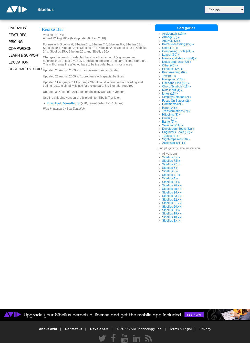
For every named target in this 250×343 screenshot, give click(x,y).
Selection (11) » (172, 125)
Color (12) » (170, 48)
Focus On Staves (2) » (176, 100)
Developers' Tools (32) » (178, 128)
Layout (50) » (171, 54)
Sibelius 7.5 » (171, 160)
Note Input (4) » (172, 90)
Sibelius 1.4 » (171, 220)
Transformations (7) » (176, 111)
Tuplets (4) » (170, 136)
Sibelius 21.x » (172, 203)
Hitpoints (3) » (171, 114)
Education (18, 62)
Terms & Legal (181, 329)
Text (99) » (169, 76)
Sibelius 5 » (170, 171)
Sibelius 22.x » (172, 199)
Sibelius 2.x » (171, 210)
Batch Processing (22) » (178, 44)
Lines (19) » (170, 93)
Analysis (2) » (171, 41)
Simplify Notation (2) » (176, 97)
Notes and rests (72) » (176, 62)
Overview (17, 27)
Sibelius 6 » (170, 168)
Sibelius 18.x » (172, 217)
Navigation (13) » (173, 79)
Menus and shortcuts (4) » (179, 58)
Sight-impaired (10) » (176, 139)
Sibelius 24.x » (172, 192)
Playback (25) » (172, 69)
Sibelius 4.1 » (171, 175)
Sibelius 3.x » (171, 182)
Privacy (205, 329)
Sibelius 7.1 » (171, 164)
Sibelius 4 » (170, 178)
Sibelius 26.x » (172, 185)
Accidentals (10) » (174, 33)
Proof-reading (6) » (174, 72)
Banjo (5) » (169, 121)
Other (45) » (170, 65)
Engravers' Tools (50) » (177, 132)
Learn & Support (24, 55)
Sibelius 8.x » (171, 157)
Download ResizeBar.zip (63, 103)
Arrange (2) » (171, 37)
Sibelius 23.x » (172, 196)
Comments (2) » (172, 104)
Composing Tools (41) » (178, 51)
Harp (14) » (169, 107)
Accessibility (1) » (173, 143)
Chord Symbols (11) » (176, 86)
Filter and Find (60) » (176, 83)
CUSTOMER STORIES (26, 68)
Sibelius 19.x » (172, 213)
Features (17, 34)
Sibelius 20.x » (172, 206)
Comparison (20, 48)
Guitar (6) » (169, 118)
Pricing (16, 41)
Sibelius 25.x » (172, 189)
